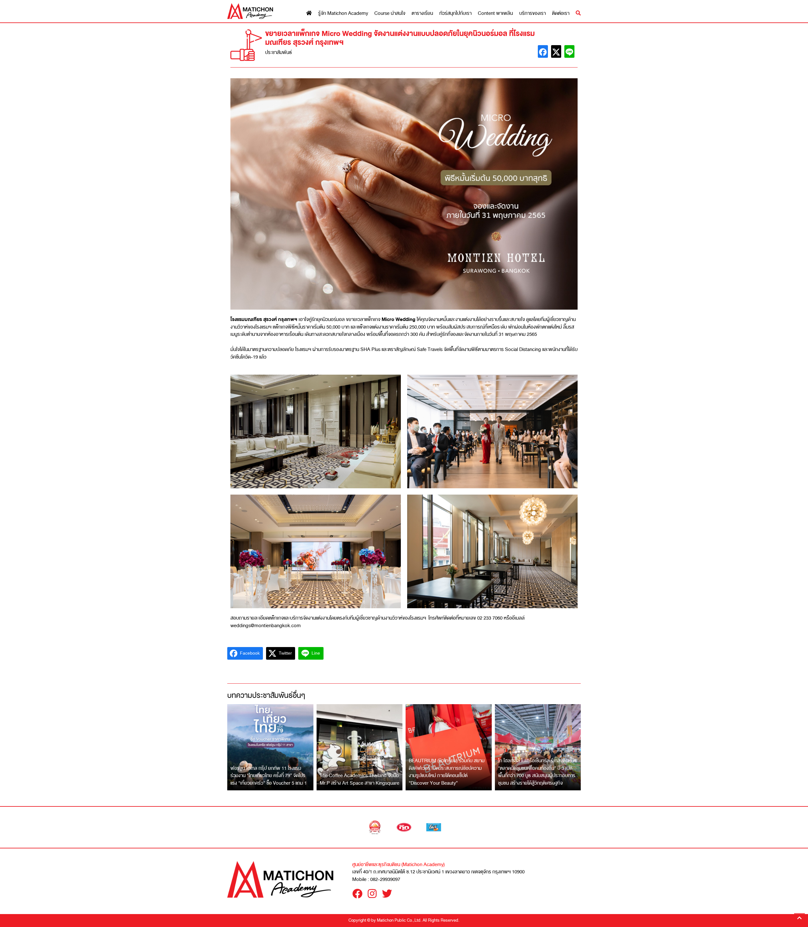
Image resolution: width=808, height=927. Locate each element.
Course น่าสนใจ (389, 13)
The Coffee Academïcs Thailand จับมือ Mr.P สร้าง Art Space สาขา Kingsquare (359, 779)
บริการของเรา (532, 13)
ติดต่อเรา (560, 13)
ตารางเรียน (422, 13)
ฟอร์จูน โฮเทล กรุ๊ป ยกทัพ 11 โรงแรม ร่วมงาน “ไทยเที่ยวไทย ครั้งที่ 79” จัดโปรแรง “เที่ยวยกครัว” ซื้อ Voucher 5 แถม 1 (268, 775)
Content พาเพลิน (495, 13)
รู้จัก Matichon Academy (343, 13)
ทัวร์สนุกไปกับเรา (455, 13)
